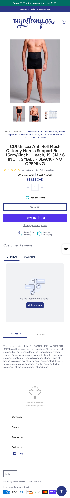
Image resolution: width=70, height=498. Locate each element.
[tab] (15, 335)
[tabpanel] (35, 353)
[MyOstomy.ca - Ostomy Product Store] (34, 22)
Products (18, 131)
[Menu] (5, 22)
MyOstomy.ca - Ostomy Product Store (19, 481)
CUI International (26, 175)
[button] (64, 22)
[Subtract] (27, 187)
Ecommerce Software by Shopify (16, 487)
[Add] (42, 187)
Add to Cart (35, 207)
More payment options (35, 225)
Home (8, 131)
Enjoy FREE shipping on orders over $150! (35, 3)
